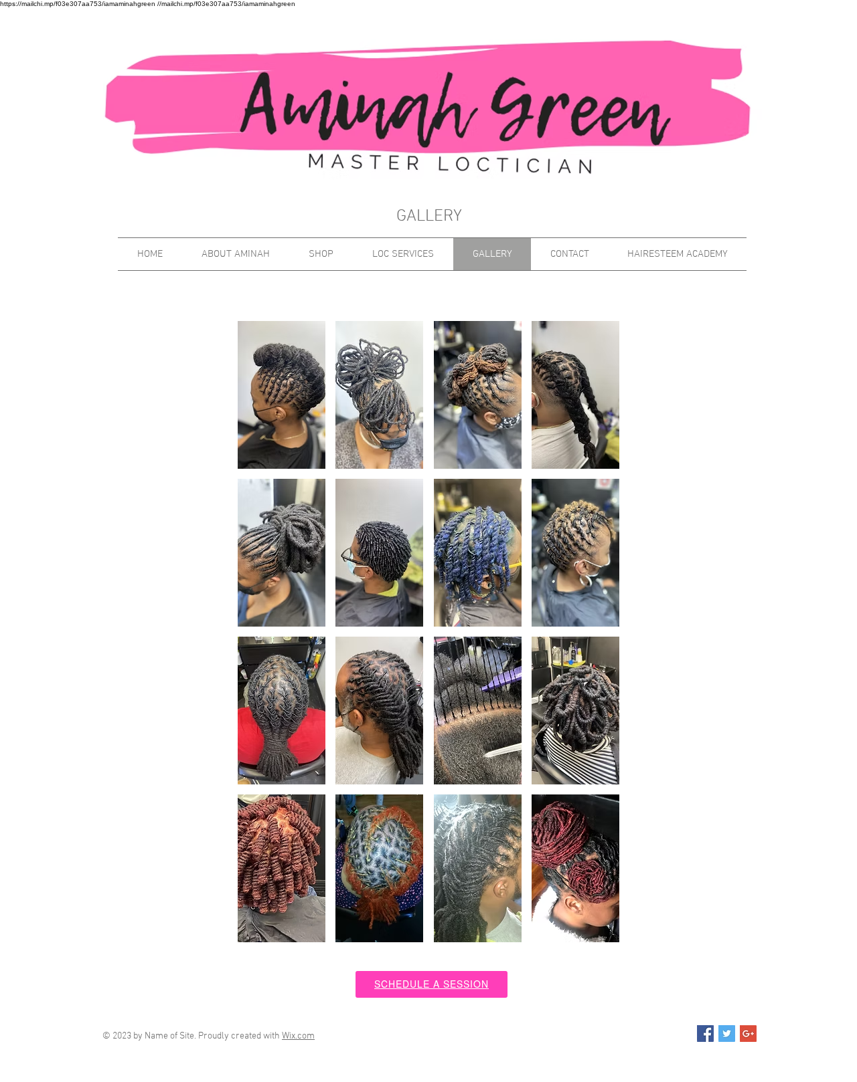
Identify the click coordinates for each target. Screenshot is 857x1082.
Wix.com (298, 1036)
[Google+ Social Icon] (748, 1033)
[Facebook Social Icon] (705, 1033)
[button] (281, 395)
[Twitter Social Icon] (726, 1033)
